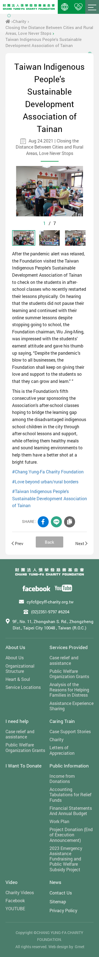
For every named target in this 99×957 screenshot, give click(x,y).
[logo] (49, 571)
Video (12, 882)
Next (79, 543)
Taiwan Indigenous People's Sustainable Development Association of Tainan (44, 42)
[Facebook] (36, 588)
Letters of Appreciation (62, 750)
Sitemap (58, 901)
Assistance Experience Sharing (72, 706)
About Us (15, 647)
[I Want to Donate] (78, 7)
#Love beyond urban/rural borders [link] (45, 481)
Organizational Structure (20, 668)
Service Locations (23, 687)
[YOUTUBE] (63, 588)
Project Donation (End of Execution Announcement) (71, 835)
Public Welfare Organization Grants (69, 673)
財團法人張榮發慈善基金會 (29, 7)
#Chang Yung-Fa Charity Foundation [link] (48, 471)
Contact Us (61, 893)
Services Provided (69, 647)
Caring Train (62, 721)
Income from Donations (62, 778)
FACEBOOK (43, 521)
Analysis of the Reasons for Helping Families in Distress (69, 690)
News (55, 882)
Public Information (69, 766)
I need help (17, 721)
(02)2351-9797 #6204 (50, 611)
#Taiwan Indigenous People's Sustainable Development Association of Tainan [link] (49, 498)
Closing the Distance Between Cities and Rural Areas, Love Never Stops (49, 30)
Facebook (15, 900)
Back (49, 542)
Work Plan (59, 821)
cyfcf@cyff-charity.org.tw (50, 602)
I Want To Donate (24, 766)
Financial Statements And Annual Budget (71, 810)
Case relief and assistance (64, 660)
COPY (69, 521)
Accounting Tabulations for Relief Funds (71, 795)
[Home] (8, 21)
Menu (92, 7)
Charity (19, 21)
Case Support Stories (70, 731)
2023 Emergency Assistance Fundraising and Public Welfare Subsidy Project (66, 859)
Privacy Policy (63, 910)
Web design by (60, 946)
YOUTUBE (15, 908)
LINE (56, 521)
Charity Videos (20, 892)
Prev (19, 543)
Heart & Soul (18, 679)
